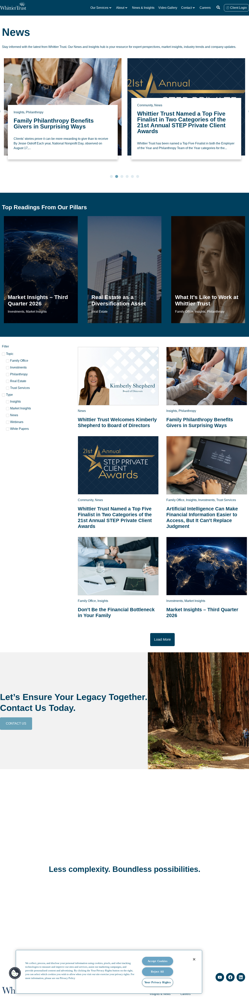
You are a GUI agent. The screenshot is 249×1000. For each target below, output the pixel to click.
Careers (205, 7)
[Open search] (218, 7)
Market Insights (194, 600)
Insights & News (160, 994)
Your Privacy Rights (157, 982)
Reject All (157, 971)
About (120, 7)
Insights (162, 100)
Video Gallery (167, 7)
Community (21, 105)
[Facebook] (230, 977)
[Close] (194, 959)
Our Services (99, 7)
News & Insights (143, 7)
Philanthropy (187, 410)
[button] (111, 176)
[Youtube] (220, 977)
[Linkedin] (241, 977)
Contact (186, 7)
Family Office (146, 100)
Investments (177, 100)
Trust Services (197, 100)
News (35, 105)
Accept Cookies (157, 961)
